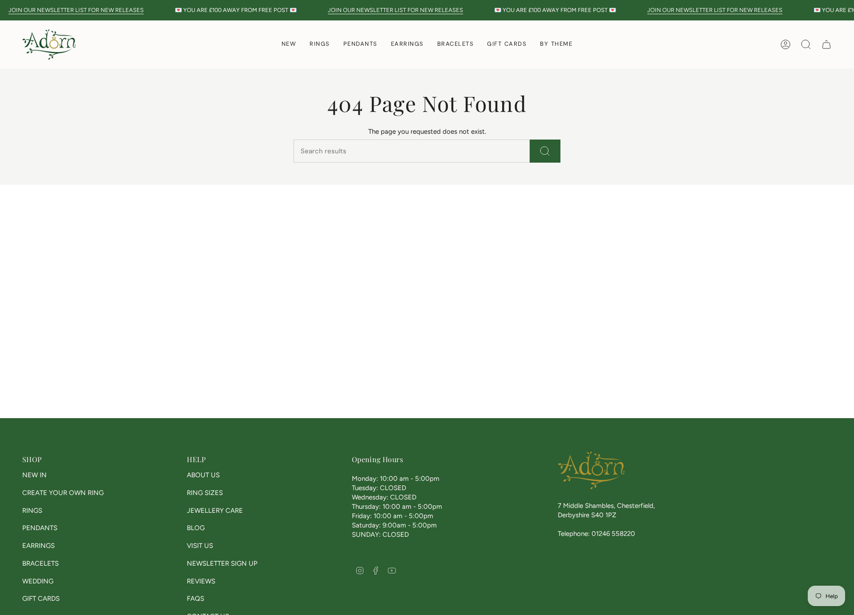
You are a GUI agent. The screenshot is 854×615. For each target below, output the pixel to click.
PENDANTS (39, 528)
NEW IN (34, 475)
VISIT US (200, 546)
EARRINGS (38, 546)
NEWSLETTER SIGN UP (222, 563)
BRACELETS (40, 563)
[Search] (545, 151)
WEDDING (37, 581)
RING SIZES (205, 493)
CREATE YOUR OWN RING (63, 493)
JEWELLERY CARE (215, 511)
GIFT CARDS (41, 599)
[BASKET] (826, 44)
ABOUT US (203, 475)
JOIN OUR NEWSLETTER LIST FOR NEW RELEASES (76, 10)
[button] (320, 44)
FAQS (195, 599)
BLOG (196, 528)
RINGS (32, 511)
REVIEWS (201, 581)
